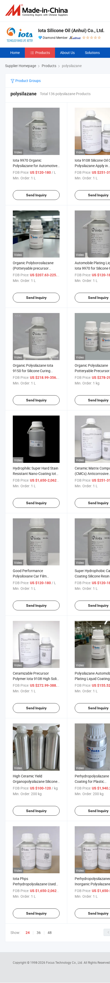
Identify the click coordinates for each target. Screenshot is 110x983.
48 (50, 932)
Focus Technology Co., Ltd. (65, 962)
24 (28, 933)
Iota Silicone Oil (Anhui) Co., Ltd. (71, 30)
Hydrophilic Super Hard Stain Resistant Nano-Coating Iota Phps (35, 473)
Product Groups (28, 80)
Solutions (92, 52)
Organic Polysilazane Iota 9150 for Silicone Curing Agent (33, 371)
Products (42, 52)
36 (39, 932)
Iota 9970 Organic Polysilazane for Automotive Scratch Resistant (35, 165)
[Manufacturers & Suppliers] (37, 10)
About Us (67, 52)
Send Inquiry (36, 195)
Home (15, 52)
